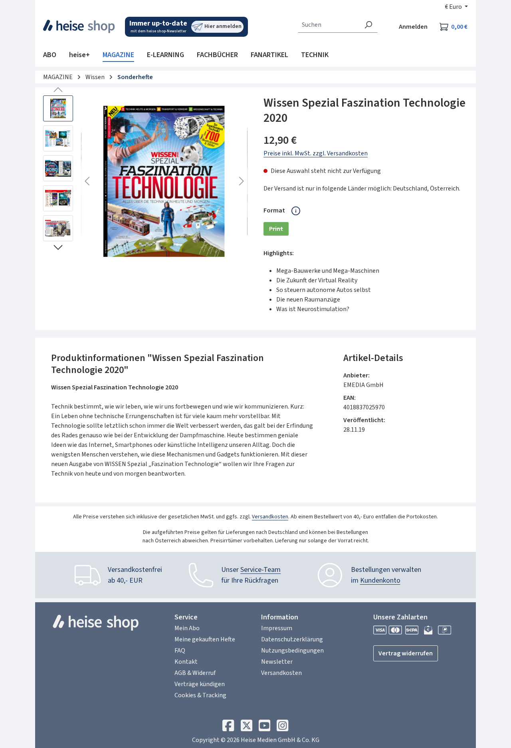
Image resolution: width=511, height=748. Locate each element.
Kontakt (186, 661)
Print (279, 230)
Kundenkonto (380, 580)
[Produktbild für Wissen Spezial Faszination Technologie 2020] (164, 181)
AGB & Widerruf (195, 673)
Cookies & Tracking (200, 695)
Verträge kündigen (199, 684)
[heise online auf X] (246, 727)
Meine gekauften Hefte (204, 639)
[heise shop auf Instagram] (282, 727)
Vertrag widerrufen (405, 653)
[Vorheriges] (87, 181)
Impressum (276, 628)
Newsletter (277, 661)
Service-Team (260, 570)
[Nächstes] (242, 181)
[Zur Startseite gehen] (79, 26)
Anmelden (413, 26)
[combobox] (328, 25)
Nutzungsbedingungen (292, 650)
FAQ (179, 650)
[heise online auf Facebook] (228, 727)
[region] (145, 181)
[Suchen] (368, 25)
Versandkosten (270, 517)
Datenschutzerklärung (292, 639)
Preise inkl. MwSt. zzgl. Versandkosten (315, 153)
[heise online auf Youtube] (264, 727)
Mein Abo (187, 628)
